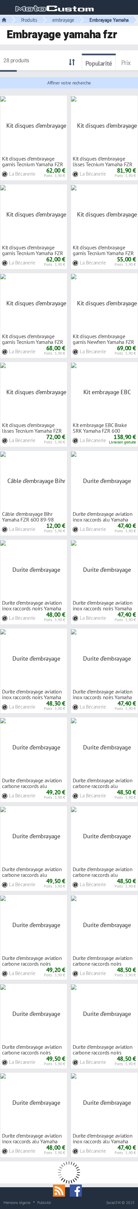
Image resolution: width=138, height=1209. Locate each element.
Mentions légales (16, 1202)
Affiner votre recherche (69, 83)
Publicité (44, 1202)
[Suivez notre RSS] (61, 1190)
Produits (29, 19)
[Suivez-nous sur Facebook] (77, 1190)
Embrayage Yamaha (109, 19)
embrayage (63, 19)
